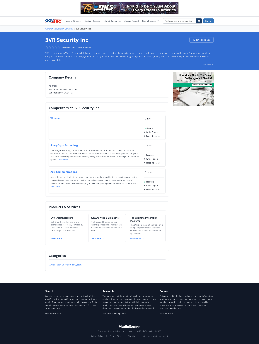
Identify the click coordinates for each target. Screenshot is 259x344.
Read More (63, 159)
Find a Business (149, 21)
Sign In (208, 21)
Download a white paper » (114, 313)
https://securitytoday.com (154, 336)
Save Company (203, 40)
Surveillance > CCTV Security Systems (65, 264)
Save (149, 118)
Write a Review (84, 47)
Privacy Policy (97, 336)
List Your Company (92, 21)
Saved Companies (113, 21)
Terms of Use (116, 336)
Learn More (56, 238)
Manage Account (131, 21)
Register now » (166, 313)
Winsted (55, 118)
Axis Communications (63, 171)
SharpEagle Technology (64, 145)
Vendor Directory (73, 21)
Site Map (132, 336)
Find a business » (53, 313)
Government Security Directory (59, 28)
